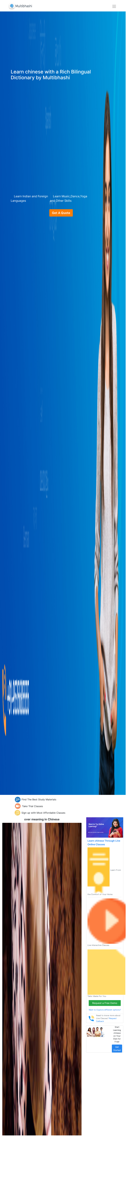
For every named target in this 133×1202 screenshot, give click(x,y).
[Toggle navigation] (114, 6)
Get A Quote (61, 213)
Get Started (117, 1048)
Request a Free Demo (104, 1003)
